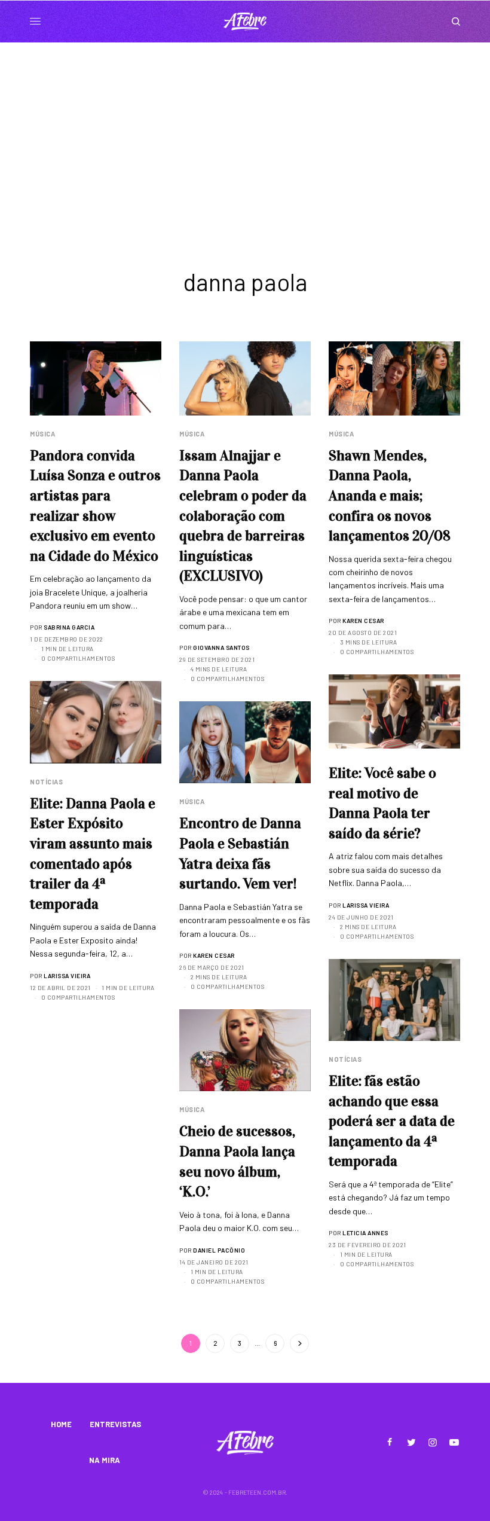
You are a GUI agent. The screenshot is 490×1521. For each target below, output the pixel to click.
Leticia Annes (365, 1232)
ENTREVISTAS (115, 1424)
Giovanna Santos (221, 647)
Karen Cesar (363, 620)
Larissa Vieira (365, 905)
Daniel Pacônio (219, 1250)
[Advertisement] (245, 132)
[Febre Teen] (245, 21)
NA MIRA (104, 1460)
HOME (61, 1424)
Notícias (46, 782)
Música (42, 434)
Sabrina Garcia (69, 627)
